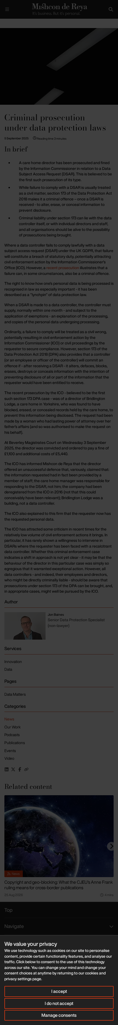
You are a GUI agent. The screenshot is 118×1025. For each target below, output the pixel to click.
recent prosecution (62, 267)
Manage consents (59, 1015)
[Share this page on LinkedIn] (6, 769)
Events (10, 750)
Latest (18, 23)
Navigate (14, 926)
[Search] (111, 9)
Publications (14, 742)
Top (8, 909)
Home (4, 23)
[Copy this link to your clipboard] (26, 769)
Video (9, 758)
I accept (59, 991)
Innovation (13, 661)
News (9, 719)
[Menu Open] (7, 9)
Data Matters (15, 694)
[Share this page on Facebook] (20, 769)
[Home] (59, 9)
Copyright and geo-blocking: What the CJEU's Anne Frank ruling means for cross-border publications (58, 885)
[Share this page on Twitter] (13, 769)
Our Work (12, 727)
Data (8, 669)
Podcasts (12, 734)
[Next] (111, 846)
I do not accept (59, 1003)
